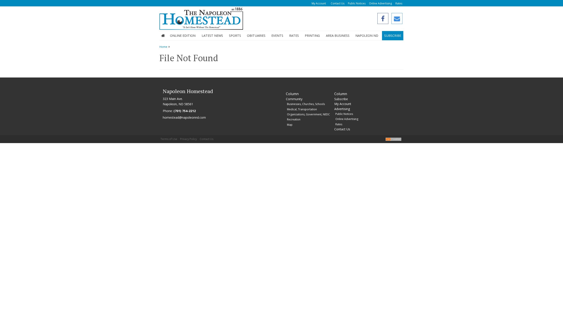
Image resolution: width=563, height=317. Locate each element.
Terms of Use (169, 139)
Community (294, 99)
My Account (319, 3)
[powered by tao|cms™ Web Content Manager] (393, 139)
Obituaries (256, 35)
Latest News (212, 35)
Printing (312, 35)
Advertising (342, 109)
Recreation (293, 119)
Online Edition (183, 35)
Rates (398, 3)
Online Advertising (380, 3)
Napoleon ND (366, 35)
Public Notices (357, 3)
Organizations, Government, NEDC (308, 114)
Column (292, 93)
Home (163, 35)
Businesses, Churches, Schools (306, 104)
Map (289, 125)
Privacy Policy (188, 139)
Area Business (337, 35)
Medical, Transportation (302, 109)
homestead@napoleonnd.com (184, 117)
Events (277, 35)
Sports (235, 35)
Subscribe (392, 35)
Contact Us (337, 3)
